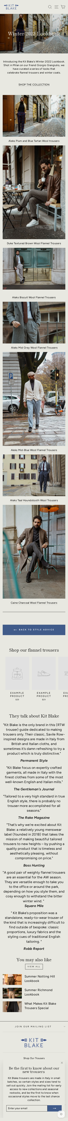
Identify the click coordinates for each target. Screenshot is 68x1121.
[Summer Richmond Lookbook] (12, 993)
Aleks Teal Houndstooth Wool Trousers (34, 500)
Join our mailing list (33, 1026)
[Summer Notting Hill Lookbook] (12, 979)
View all (34, 966)
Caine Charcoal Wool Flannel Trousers (34, 602)
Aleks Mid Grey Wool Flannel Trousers (34, 347)
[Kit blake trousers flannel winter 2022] (34, 269)
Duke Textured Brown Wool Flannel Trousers (34, 243)
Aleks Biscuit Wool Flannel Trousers (34, 297)
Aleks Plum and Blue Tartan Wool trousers (34, 140)
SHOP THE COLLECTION (34, 84)
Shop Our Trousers (34, 1058)
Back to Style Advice (36, 630)
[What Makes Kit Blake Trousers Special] (12, 1006)
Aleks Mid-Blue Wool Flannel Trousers (34, 450)
